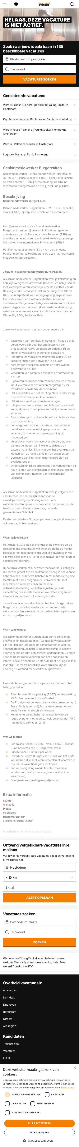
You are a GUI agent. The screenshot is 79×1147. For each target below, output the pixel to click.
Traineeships (11, 1043)
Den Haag (9, 997)
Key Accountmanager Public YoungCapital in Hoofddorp (37, 119)
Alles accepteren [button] (39, 1123)
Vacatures (9, 1050)
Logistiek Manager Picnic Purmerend (26, 154)
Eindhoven (9, 1004)
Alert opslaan (39, 898)
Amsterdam (10, 990)
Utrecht (7, 1018)
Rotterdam (9, 1011)
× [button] (74, 1067)
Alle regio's (9, 1025)
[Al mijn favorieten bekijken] (16, 4)
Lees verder (67, 1087)
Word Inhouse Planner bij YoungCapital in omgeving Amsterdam (35, 131)
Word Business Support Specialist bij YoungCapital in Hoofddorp (35, 106)
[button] (39, 1141)
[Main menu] (4, 4)
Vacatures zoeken (39, 79)
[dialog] (39, 1105)
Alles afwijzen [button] (39, 1132)
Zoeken (39, 942)
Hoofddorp (11, 831)
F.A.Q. (6, 1058)
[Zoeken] (73, 4)
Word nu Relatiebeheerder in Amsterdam (28, 144)
